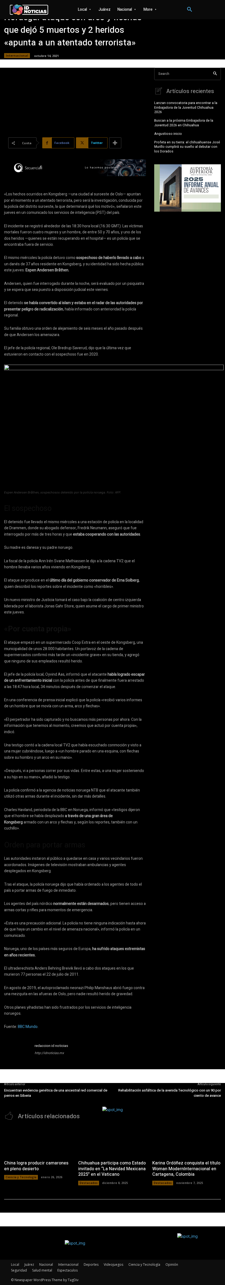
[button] (189, 9)
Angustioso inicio (168, 133)
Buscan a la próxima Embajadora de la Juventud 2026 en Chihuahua (183, 123)
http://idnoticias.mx (49, 1053)
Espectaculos (67, 1270)
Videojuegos (113, 1264)
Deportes (91, 1264)
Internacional (17, 55)
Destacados (89, 1183)
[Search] (215, 74)
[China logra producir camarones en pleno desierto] (38, 1141)
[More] (115, 142)
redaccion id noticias (51, 1045)
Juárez (29, 1264)
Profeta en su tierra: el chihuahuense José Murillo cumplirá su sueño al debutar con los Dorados (187, 147)
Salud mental (42, 1270)
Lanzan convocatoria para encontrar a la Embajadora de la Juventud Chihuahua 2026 (185, 107)
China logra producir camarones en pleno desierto (36, 1166)
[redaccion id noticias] (17, 1056)
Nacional (46, 1264)
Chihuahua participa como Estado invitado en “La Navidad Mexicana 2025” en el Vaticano (112, 1169)
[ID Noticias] (28, 10)
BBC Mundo (28, 1027)
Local (15, 1264)
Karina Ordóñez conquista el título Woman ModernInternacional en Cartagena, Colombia (186, 1169)
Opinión (171, 1264)
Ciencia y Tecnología (20, 1177)
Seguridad (19, 1270)
